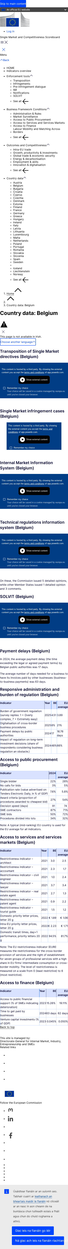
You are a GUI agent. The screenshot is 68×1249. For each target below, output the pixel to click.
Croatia (17, 191)
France (17, 210)
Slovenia (18, 255)
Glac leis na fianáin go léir (33, 1230)
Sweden (18, 262)
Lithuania (18, 231)
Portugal (18, 246)
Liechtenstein (21, 271)
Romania (18, 249)
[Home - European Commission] (15, 19)
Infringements (21, 83)
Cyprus (17, 194)
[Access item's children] (33, 75)
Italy (15, 225)
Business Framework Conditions (27, 109)
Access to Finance (24, 125)
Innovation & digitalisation (29, 164)
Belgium (18, 185)
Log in (10, 31)
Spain (16, 259)
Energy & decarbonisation (29, 158)
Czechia (18, 197)
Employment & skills (25, 161)
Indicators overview (19, 70)
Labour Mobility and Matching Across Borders (36, 130)
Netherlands (20, 240)
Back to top (7, 1027)
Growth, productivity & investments (35, 152)
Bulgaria (18, 188)
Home (10, 293)
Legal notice (14, 1177)
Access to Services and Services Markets (39, 122)
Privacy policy (15, 1173)
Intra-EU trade (22, 149)
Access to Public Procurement (32, 119)
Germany (18, 213)
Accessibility (14, 1179)
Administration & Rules (27, 113)
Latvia (17, 228)
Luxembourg (21, 234)
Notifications (21, 92)
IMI (15, 89)
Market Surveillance (25, 116)
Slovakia (18, 252)
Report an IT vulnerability (22, 1164)
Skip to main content (13, 3)
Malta (16, 237)
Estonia (17, 204)
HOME (11, 67)
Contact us (13, 1159)
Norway (18, 274)
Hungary (18, 219)
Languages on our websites (24, 1167)
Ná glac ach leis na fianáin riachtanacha (39, 1240)
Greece (17, 216)
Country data (15, 178)
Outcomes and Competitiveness (27, 145)
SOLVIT (17, 95)
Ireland (17, 222)
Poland (17, 243)
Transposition (21, 80)
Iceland (17, 268)
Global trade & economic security (34, 155)
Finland (17, 207)
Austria (17, 182)
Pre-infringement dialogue (29, 86)
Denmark (18, 200)
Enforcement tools (18, 76)
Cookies (12, 1170)
